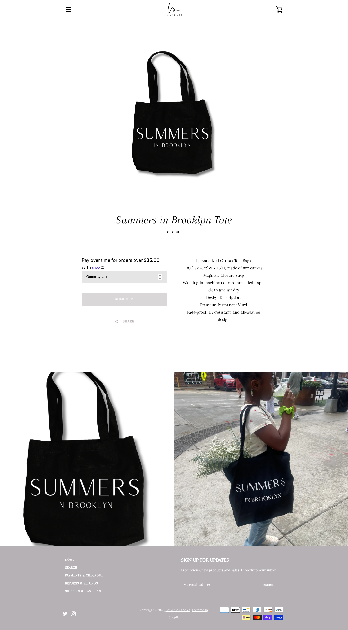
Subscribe (268, 584)
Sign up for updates (205, 560)
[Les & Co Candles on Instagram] (73, 613)
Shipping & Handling (83, 591)
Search (71, 567)
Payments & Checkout (84, 575)
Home (70, 559)
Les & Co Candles (178, 610)
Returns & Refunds (81, 583)
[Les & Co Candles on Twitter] (65, 613)
